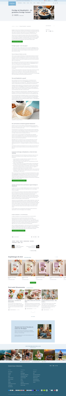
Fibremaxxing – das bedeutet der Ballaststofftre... (14, 301)
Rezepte (19, 242)
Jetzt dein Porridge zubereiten (17, 41)
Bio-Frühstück (10, 371)
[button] (20, 3)
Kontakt (34, 382)
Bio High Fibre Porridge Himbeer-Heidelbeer (56, 277)
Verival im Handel (23, 377)
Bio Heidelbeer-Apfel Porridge (40, 277)
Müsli (9, 376)
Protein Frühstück (10, 377)
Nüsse (18, 195)
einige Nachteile (33, 126)
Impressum (34, 371)
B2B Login (55, 0)
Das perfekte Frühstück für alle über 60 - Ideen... (33, 301)
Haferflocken (34, 47)
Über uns (22, 371)
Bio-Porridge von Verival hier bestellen (18, 230)
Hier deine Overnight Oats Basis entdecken (19, 180)
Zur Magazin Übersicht (30, 287)
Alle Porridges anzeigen (27, 257)
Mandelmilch (27, 81)
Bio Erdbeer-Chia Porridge (12, 277)
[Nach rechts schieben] (57, 257)
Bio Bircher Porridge (25, 277)
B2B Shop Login (23, 385)
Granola (9, 374)
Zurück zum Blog (33, 250)
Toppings (9, 382)
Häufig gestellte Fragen (24, 376)
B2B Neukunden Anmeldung (25, 383)
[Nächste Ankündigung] (39, 0)
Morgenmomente (14, 242)
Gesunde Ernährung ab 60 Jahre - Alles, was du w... (49, 301)
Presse (22, 379)
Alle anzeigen (33, 282)
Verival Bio (13, 26)
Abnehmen (17, 26)
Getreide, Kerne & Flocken (12, 383)
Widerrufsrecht (35, 377)
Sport (21, 242)
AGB (33, 373)
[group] (5, 354)
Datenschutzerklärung (36, 380)
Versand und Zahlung (36, 376)
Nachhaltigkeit (23, 373)
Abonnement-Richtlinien (36, 374)
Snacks (9, 380)
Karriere (22, 380)
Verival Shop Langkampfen (24, 374)
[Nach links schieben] (55, 257)
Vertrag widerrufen (36, 379)
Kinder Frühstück (10, 379)
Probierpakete (10, 385)
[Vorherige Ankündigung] (8, 0)
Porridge (21, 86)
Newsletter (22, 382)
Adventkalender (10, 386)
